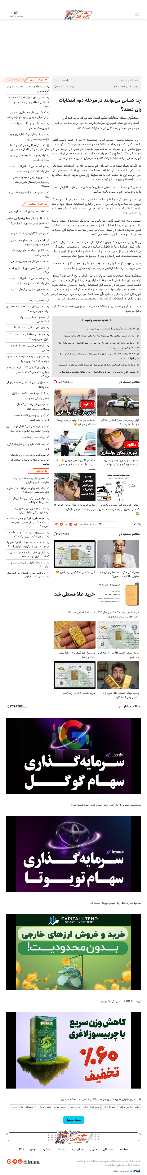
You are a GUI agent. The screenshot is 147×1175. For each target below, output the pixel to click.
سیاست (121, 80)
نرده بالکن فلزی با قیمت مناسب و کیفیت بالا (30, 565)
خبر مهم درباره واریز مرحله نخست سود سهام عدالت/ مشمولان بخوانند (27, 358)
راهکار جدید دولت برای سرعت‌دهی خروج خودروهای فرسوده (30, 242)
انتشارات (46, 1149)
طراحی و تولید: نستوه (123, 1171)
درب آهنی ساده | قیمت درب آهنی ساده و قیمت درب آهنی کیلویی (28, 575)
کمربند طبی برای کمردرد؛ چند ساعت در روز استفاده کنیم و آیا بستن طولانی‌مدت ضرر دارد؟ (27, 522)
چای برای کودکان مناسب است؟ (30, 327)
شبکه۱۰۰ (124, 1149)
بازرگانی (39, 471)
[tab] (38, 79)
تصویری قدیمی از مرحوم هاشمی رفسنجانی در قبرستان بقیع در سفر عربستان (31, 181)
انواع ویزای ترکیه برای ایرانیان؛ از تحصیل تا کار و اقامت (31, 500)
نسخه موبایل (73, 1120)
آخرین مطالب (36, 204)
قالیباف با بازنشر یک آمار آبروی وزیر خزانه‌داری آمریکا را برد (29, 136)
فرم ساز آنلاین (109, 1107)
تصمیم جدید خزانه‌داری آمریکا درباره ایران (29, 194)
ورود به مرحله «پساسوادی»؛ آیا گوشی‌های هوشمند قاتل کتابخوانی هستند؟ (97, 365)
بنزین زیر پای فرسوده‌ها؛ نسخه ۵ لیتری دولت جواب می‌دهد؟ (27, 308)
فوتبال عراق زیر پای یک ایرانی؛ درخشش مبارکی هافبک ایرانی (32, 510)
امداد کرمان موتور (91, 1107)
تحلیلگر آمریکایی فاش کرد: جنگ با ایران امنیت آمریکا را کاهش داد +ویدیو (29, 147)
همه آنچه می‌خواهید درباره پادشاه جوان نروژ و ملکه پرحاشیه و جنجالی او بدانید (30, 459)
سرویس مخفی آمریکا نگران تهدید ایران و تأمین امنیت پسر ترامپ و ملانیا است (27, 428)
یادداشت (61, 1149)
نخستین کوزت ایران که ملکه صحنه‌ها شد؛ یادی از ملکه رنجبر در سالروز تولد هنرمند (28, 101)
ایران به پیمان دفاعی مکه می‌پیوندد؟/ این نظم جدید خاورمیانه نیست (99, 336)
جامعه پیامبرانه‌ (38, 300)
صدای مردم (78, 1149)
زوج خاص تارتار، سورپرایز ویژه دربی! (28, 261)
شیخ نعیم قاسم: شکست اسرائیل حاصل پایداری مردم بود (30, 395)
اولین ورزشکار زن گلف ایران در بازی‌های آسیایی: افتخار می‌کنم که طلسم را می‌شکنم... (28, 371)
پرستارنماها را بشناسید (34, 437)
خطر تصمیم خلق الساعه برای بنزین (27, 211)
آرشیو (32, 1149)
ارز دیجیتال (31, 1107)
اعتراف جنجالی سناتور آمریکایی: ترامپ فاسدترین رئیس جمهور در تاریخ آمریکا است (28, 222)
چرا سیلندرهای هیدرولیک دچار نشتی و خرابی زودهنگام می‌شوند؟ (28, 490)
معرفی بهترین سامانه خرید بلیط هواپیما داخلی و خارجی (30, 480)
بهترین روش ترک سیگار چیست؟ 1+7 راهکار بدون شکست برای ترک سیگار (29, 534)
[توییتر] (14, 1161)
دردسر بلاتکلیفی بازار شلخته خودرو (28, 233)
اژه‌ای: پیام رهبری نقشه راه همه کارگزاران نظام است (31, 417)
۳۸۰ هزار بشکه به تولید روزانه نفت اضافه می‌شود (30, 252)
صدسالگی (108, 1149)
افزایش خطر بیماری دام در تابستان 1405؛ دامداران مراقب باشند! (29, 554)
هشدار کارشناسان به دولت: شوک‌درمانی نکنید (33, 319)
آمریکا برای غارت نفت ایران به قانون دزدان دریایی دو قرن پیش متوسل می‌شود (28, 114)
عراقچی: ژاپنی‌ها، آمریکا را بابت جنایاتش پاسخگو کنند (32, 406)
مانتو (137, 1107)
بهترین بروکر (45, 1107)
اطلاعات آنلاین (78, 14)
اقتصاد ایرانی (60, 1107)
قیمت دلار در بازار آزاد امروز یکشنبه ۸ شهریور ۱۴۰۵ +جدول (29, 125)
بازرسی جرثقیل (125, 1107)
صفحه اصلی (133, 80)
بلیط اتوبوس (17, 1107)
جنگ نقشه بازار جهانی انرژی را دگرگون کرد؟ (28, 446)
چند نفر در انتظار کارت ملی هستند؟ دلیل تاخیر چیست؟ (29, 336)
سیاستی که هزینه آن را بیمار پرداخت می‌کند (29, 270)
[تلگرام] (9, 1161)
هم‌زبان (93, 1149)
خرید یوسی (74, 1107)
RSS (21, 1149)
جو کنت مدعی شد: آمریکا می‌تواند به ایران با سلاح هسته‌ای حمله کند (28, 168)
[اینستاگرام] (20, 1161)
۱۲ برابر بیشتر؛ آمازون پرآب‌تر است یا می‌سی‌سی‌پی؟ (109, 329)
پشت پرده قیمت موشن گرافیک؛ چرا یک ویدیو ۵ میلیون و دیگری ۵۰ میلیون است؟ (27, 544)
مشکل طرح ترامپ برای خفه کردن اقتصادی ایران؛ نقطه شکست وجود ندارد (97, 372)
